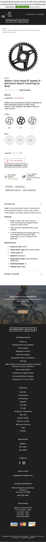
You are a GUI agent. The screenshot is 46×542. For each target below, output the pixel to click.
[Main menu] (3, 16)
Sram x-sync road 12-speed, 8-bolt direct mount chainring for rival (21, 31)
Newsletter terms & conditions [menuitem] (23, 358)
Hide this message (22, 7)
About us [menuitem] (23, 342)
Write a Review (24, 90)
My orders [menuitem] (23, 447)
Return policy (13, 179)
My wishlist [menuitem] (23, 450)
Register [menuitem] (23, 443)
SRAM (6, 78)
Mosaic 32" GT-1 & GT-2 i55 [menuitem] (23, 379)
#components (20, 187)
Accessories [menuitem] (23, 398)
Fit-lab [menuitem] (23, 408)
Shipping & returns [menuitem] (23, 351)
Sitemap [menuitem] (23, 361)
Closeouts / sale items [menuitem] (23, 411)
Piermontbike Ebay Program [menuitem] (23, 376)
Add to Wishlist (15, 165)
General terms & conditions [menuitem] (23, 345)
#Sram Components (29, 190)
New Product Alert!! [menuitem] (23, 370)
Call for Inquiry (16, 161)
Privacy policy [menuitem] (23, 348)
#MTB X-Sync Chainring (13, 190)
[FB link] (20, 463)
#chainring (9, 187)
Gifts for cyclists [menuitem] (23, 421)
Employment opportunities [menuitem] (23, 373)
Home (4, 28)
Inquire (29, 174)
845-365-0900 (10, 14)
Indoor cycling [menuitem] (23, 418)
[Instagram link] (23, 463)
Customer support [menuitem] (23, 355)
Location (40, 14)
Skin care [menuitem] (23, 415)
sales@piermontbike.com (23, 475)
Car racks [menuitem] (23, 405)
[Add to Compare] (25, 165)
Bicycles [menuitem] (23, 392)
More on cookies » (35, 7)
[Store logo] (17, 22)
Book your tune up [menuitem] (23, 424)
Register (23, 312)
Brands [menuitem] (23, 431)
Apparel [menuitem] (23, 402)
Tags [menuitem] (23, 428)
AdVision (16, 538)
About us (30, 14)
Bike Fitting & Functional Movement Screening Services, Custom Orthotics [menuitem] (23, 365)
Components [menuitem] (23, 395)
